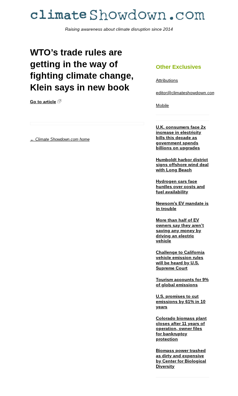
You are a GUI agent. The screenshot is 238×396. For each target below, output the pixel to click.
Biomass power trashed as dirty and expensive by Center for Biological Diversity (181, 358)
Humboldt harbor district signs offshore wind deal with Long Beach (182, 165)
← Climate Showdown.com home (60, 139)
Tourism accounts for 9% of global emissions (182, 282)
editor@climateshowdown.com (186, 92)
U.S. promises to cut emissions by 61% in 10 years (180, 301)
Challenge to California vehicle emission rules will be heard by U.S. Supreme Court (180, 260)
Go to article (43, 101)
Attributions (167, 80)
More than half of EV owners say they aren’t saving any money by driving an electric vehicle (180, 230)
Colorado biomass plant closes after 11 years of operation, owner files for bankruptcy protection (181, 328)
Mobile (162, 105)
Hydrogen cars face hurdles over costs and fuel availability (180, 186)
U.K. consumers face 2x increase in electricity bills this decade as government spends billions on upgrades (181, 137)
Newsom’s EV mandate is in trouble (182, 206)
